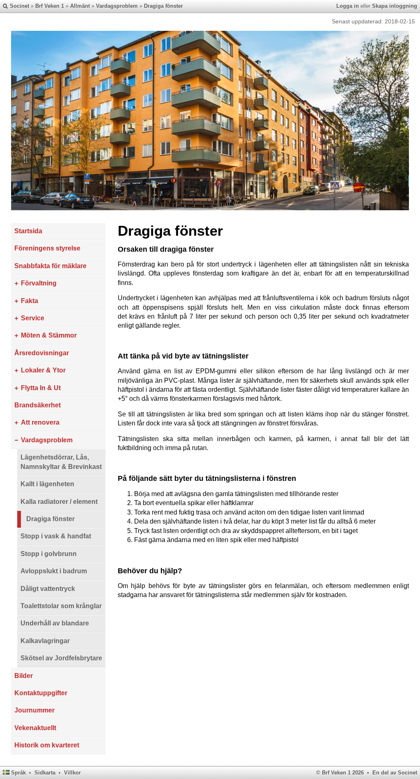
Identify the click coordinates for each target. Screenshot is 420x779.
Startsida (28, 230)
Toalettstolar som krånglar (61, 605)
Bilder (23, 675)
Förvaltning (39, 283)
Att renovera (40, 422)
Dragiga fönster (163, 6)
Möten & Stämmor (49, 335)
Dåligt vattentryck (48, 588)
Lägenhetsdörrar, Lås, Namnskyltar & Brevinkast (61, 462)
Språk (18, 773)
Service (32, 318)
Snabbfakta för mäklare (50, 265)
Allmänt (80, 6)
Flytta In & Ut (41, 387)
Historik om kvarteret (46, 745)
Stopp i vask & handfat (56, 536)
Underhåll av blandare (55, 623)
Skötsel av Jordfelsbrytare (61, 658)
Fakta (29, 300)
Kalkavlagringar (45, 640)
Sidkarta (44, 773)
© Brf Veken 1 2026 (340, 773)
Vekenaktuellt (35, 727)
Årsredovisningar (41, 352)
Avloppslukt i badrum (54, 571)
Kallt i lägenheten (47, 483)
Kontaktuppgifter (40, 692)
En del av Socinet (394, 773)
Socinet (19, 6)
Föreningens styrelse (47, 248)
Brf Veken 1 (49, 6)
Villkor (72, 773)
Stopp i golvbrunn (49, 553)
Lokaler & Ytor (43, 370)
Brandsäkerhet (37, 405)
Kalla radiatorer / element (59, 501)
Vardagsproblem (117, 6)
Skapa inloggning (394, 6)
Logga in (347, 6)
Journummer (34, 710)
